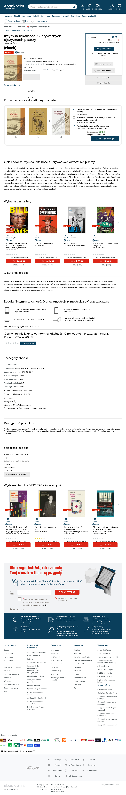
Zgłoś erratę (8, 398)
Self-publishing (103, 666)
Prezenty (54, 667)
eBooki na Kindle (33, 685)
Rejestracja (55, 653)
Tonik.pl (116, 785)
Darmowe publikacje (11, 674)
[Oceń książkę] (37, 64)
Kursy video (45, 16)
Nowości (65, 16)
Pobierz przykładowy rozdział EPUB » (18, 390)
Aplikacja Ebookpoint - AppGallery (35, 702)
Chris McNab (39, 245)
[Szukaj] (74, 6)
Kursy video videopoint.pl (107, 725)
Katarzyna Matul (69, 533)
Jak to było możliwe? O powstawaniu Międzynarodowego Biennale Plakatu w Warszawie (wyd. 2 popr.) (76, 531)
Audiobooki (26, 16)
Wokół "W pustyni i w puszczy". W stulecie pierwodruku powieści (96, 118)
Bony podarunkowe (11, 684)
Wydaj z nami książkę (105, 669)
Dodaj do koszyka (103, 49)
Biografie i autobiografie (22, 405)
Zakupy (30, 659)
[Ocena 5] (41, 64)
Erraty (76, 674)
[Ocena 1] (31, 64)
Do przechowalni (103, 83)
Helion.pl (58, 760)
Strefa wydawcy (103, 653)
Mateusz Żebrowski (99, 533)
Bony (27, 21)
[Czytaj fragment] (31, 77)
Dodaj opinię (28, 343)
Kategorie (8, 16)
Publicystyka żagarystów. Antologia (93, 126)
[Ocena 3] (36, 64)
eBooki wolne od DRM (35, 676)
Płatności (77, 671)
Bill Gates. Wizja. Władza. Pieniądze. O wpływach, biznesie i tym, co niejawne (17, 245)
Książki (36, 16)
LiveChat (77, 684)
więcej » (44, 605)
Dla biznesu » (26, 627)
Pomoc (34, 326)
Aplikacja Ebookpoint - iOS (37, 698)
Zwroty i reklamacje (81, 664)
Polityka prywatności (82, 657)
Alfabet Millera (70, 243)
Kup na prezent (105, 64)
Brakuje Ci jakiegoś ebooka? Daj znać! (67, 628)
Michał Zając (103, 128)
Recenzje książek (80, 678)
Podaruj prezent (40, 21)
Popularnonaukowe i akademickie (16, 408)
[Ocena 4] (39, 64)
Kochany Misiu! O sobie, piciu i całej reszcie (105, 244)
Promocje (56, 16)
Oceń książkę (56, 671)
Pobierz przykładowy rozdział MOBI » (18, 394)
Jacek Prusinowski (79, 245)
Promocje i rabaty (10, 664)
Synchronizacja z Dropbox (37, 689)
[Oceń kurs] (12, 343)
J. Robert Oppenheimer (44, 243)
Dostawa (77, 667)
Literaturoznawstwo (38, 408)
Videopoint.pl (58, 771)
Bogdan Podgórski (41, 531)
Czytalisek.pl (92, 771)
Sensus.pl (92, 760)
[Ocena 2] (34, 64)
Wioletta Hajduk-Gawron (14, 533)
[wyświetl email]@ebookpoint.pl (66, 787)
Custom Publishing (104, 676)
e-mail (12, 592)
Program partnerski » (30, 616)
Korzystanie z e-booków (36, 662)
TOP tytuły (8, 660)
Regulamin (78, 653)
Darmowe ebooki (89, 16)
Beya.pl (75, 771)
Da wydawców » (98, 616)
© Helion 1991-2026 (10, 789)
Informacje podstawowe (36, 652)
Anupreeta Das (11, 250)
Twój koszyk (55, 657)
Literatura (8, 405)
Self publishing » (98, 627)
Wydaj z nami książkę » (65, 616)
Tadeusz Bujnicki (89, 122)
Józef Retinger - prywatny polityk (45, 528)
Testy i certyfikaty (11, 688)
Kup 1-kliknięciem (104, 70)
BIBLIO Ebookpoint (104, 673)
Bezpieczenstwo (33, 656)
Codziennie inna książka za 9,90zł (17, 30)
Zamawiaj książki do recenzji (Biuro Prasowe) (106, 661)
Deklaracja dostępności (83, 660)
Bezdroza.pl (92, 765)
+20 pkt (21, 52)
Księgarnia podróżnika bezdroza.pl (105, 714)
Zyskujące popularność (12, 667)
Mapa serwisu (79, 681)
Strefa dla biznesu (104, 650)
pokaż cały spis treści (17, 474)
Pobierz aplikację (14, 21)
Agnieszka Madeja (29, 533)
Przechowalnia (56, 660)
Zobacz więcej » (17, 609)
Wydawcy (7, 681)
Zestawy (7, 678)
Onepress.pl (75, 760)
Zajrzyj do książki (11, 85)
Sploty (57, 776)
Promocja (8, 52)
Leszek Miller (68, 245)
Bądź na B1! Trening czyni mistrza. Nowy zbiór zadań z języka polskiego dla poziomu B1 (17, 530)
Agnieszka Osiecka (99, 247)
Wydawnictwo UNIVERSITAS (47, 61)
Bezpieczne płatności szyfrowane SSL (20, 751)
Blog (5, 691)
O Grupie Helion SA (104, 689)
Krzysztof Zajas (36, 58)
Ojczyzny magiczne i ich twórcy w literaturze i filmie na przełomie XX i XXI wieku (105, 529)
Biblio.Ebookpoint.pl (75, 776)
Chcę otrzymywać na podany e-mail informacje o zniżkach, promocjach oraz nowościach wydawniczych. (36, 602)
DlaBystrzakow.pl (75, 765)
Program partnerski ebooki (107, 657)
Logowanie (55, 650)
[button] (118, 221)
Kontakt (77, 650)
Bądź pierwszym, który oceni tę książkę (61, 64)
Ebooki (17, 16)
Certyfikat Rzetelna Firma (107, 693)
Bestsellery (75, 16)
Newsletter (55, 674)
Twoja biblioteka (57, 664)
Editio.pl (58, 765)
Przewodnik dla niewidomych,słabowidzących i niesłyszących (33, 669)
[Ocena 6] (44, 64)
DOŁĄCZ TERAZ (67, 592)
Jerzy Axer (80, 122)
